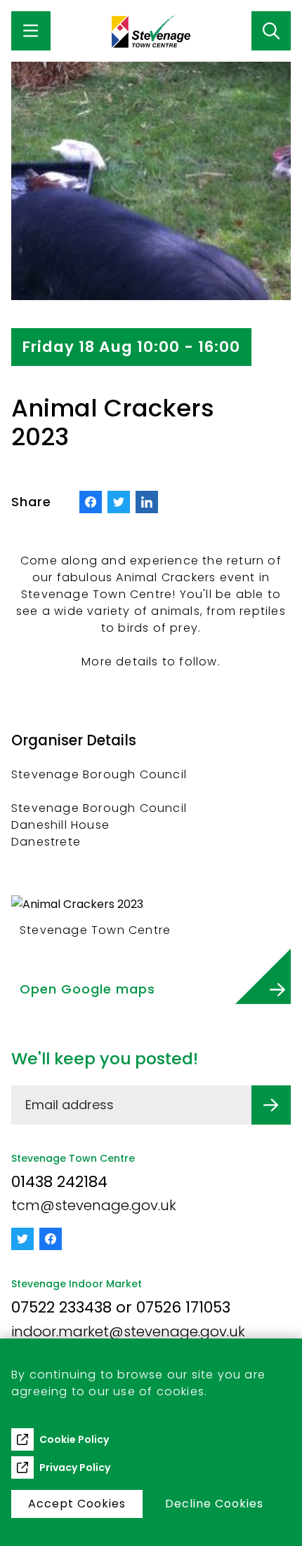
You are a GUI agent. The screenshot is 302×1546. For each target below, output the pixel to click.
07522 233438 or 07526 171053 (120, 1307)
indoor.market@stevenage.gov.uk (128, 1331)
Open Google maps (87, 989)
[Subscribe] (271, 1105)
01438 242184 (59, 1182)
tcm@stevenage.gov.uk (93, 1205)
